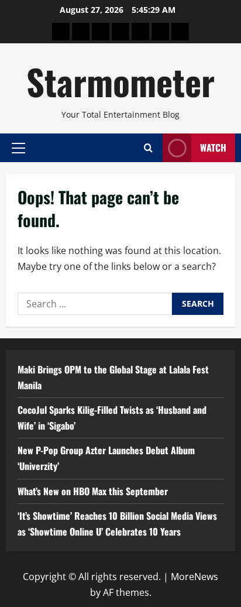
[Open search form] (148, 147)
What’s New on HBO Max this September (93, 491)
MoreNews (194, 576)
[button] (18, 147)
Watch (213, 147)
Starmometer (120, 81)
